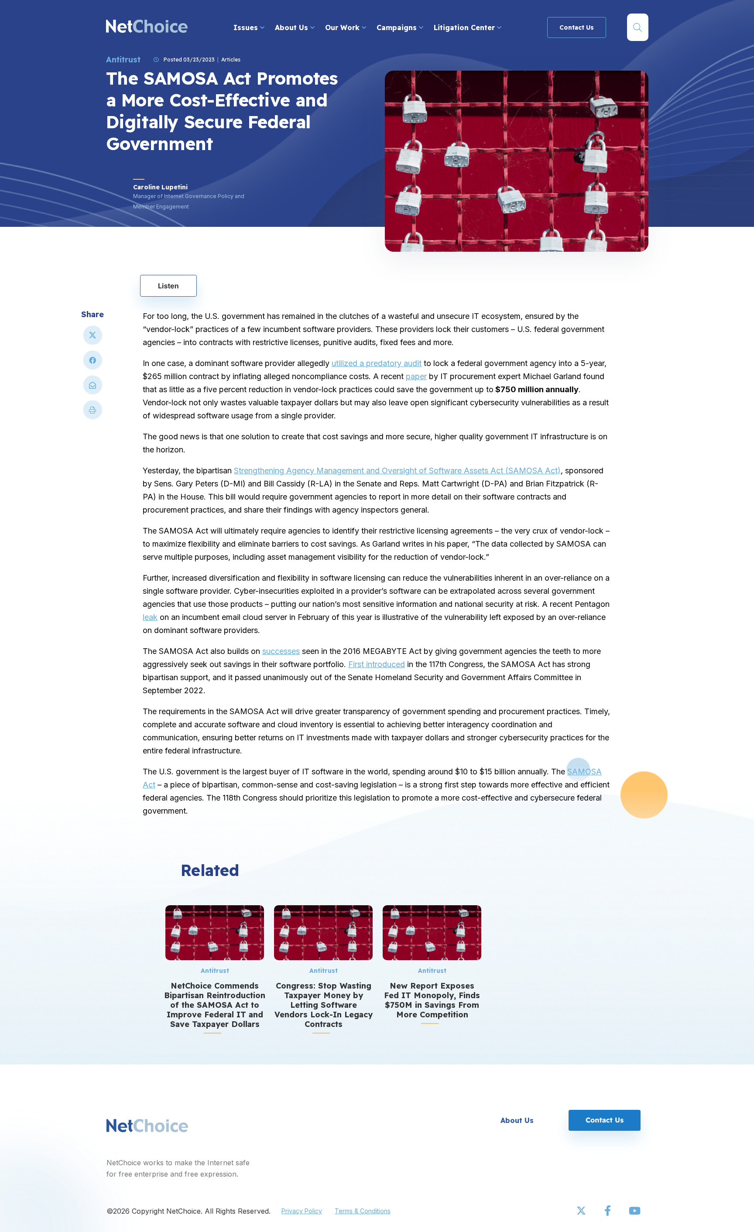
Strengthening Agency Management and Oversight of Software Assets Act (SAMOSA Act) (397, 470)
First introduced (376, 664)
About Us (292, 27)
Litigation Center (465, 27)
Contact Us (576, 27)
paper (416, 376)
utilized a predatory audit (377, 363)
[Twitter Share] (92, 338)
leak (150, 617)
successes (281, 651)
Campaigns (398, 27)
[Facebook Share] (92, 363)
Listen (168, 285)
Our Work (343, 27)
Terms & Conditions (363, 1211)
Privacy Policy (301, 1211)
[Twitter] (582, 1211)
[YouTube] (634, 1211)
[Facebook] (608, 1211)
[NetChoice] (147, 27)
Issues (246, 27)
